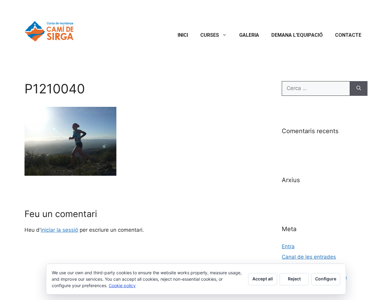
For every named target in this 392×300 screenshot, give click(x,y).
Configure (325, 278)
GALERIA (249, 35)
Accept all (262, 278)
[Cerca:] (316, 88)
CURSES (209, 35)
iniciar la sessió (59, 230)
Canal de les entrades (309, 257)
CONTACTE (348, 35)
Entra (288, 246)
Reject (294, 278)
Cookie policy (122, 285)
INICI (183, 35)
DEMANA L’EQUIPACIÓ (297, 35)
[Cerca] (359, 88)
